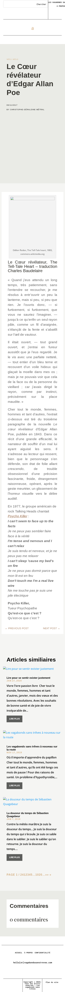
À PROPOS (61, 6)
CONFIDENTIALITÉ (42, 953)
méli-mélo (12, 59)
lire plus (14, 718)
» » (49, 874)
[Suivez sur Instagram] (19, 982)
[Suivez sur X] (13, 982)
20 (40, 874)
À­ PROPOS (28, 953)
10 (37, 874)
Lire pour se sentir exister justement (28, 677)
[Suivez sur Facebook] (7, 982)
